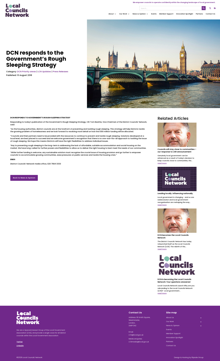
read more (162, 163)
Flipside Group (198, 357)
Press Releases (60, 71)
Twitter (19, 342)
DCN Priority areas (26, 71)
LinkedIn (20, 346)
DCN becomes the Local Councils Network (173, 236)
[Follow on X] (210, 8)
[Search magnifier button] (204, 8)
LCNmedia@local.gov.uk (139, 342)
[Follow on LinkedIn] (215, 8)
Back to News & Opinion (24, 178)
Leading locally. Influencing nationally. (175, 193)
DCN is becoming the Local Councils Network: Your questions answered (174, 280)
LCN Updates (44, 71)
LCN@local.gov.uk (136, 335)
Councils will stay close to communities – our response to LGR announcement (177, 150)
